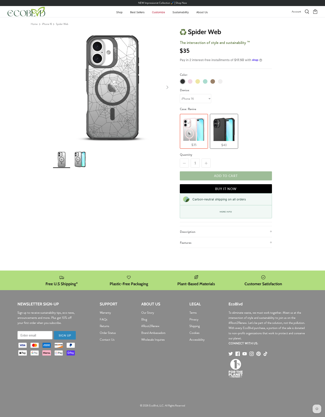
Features (185, 242)
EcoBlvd (153, 405)
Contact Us (107, 339)
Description (187, 231)
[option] (112, 87)
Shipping (194, 326)
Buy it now (226, 189)
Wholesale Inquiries (153, 339)
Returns (104, 326)
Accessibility (197, 339)
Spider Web (62, 24)
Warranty (105, 312)
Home (34, 24)
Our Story (147, 312)
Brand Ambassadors (153, 332)
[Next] (167, 87)
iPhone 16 (47, 24)
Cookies (194, 332)
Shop (119, 12)
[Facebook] (237, 354)
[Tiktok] (265, 354)
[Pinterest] (258, 354)
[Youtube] (244, 354)
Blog (144, 319)
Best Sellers (137, 12)
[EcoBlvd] (26, 12)
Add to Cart (226, 176)
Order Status (108, 332)
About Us (202, 12)
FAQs (103, 319)
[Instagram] (251, 354)
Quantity (186, 155)
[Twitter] (231, 354)
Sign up (65, 335)
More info (226, 212)
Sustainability (180, 12)
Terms (193, 312)
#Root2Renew (150, 326)
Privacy (193, 319)
